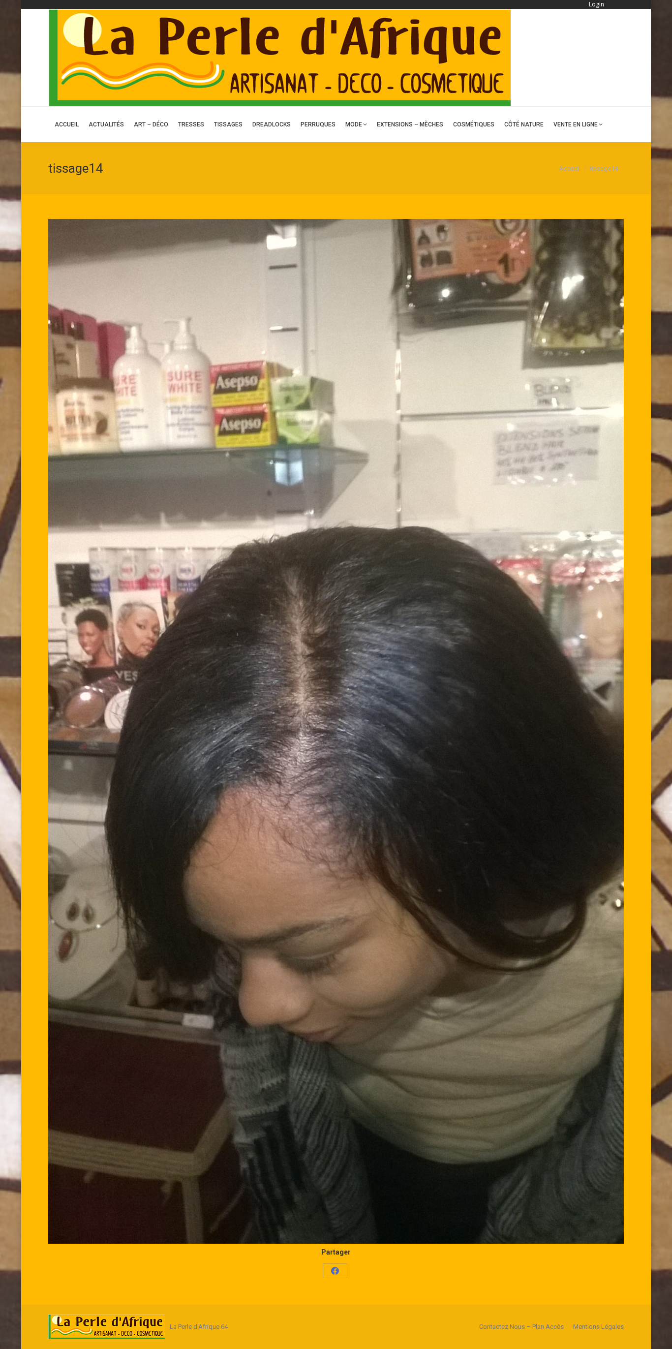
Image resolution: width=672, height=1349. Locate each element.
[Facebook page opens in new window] (617, 57)
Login (596, 4)
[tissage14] (336, 731)
